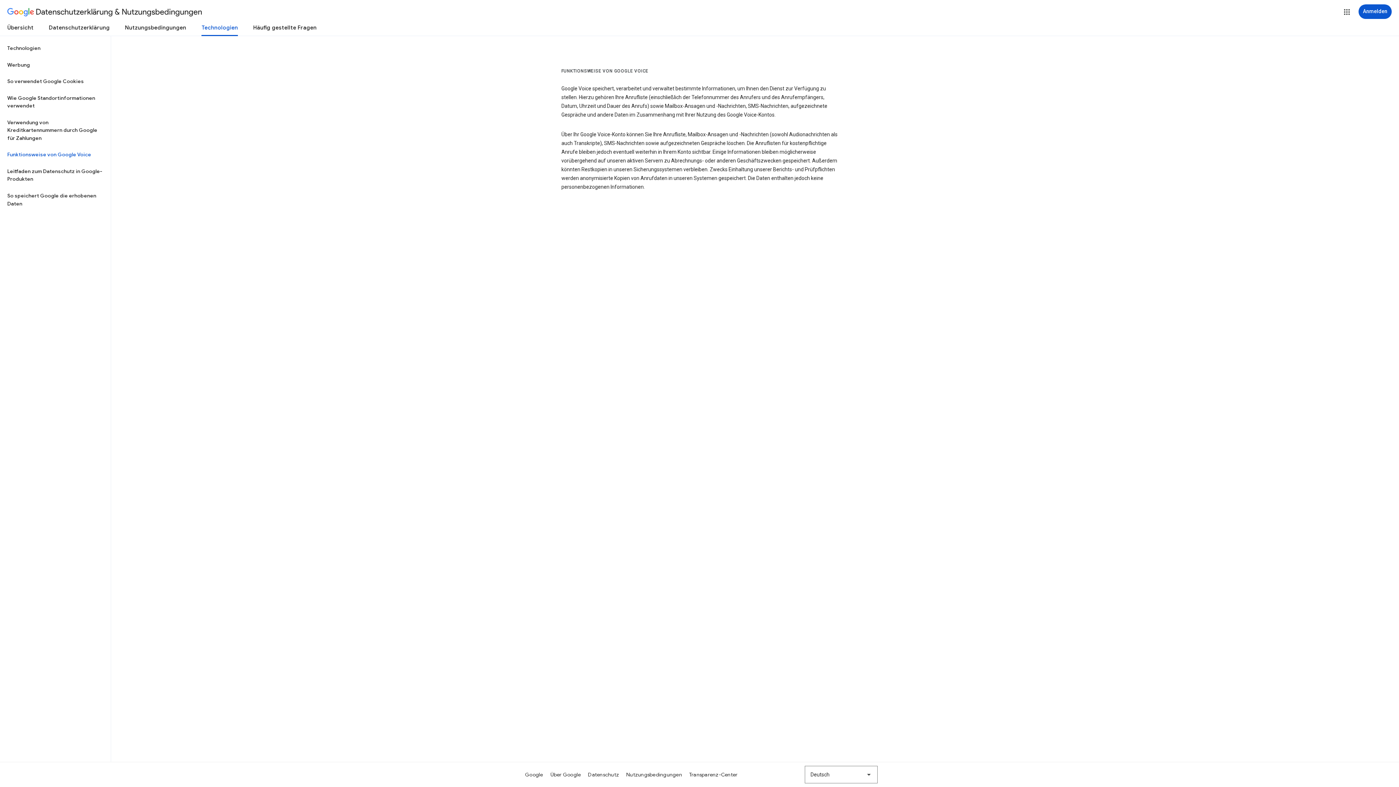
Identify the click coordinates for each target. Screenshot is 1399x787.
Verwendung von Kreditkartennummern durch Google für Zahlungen (52, 130)
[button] (1347, 12)
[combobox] (841, 774)
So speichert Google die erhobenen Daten (51, 199)
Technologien (219, 27)
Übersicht (20, 27)
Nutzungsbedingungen (155, 27)
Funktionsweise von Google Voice (49, 154)
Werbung (18, 65)
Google (534, 774)
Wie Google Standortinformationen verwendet (51, 102)
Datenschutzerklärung (79, 27)
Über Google (565, 774)
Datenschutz (603, 774)
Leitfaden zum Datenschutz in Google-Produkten (54, 175)
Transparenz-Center (713, 774)
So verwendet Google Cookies (45, 81)
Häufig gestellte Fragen (285, 27)
